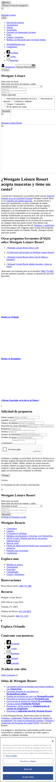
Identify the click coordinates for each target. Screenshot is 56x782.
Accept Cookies (28, 777)
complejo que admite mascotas (19, 201)
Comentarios (6, 443)
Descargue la (29, 711)
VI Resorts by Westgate (17, 533)
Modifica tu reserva (15, 564)
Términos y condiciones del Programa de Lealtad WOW (28, 721)
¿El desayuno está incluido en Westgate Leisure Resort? (30, 252)
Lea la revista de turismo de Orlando (29, 701)
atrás (4, 18)
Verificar (4, 431)
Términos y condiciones (44, 225)
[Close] (53, 741)
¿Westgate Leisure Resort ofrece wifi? (23, 248)
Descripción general (15, 22)
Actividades (12, 30)
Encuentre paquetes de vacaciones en (22, 692)
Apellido (5, 420)
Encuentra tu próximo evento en (28, 699)
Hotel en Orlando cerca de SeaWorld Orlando (27, 197)
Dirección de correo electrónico (14, 426)
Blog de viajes (13, 543)
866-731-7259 (22, 616)
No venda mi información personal (29, 720)
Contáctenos (12, 47)
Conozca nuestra (23, 704)
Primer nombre (7, 417)
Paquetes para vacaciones (17, 550)
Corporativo (12, 528)
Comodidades (12, 572)
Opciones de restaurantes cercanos (21, 32)
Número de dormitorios (11, 434)
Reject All (28, 769)
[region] (28, 759)
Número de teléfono (9, 423)
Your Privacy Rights (28, 761)
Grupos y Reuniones (15, 574)
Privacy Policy (11, 756)
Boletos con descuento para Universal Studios (26, 40)
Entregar (5, 475)
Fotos (9, 35)
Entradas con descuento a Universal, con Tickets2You (30, 536)
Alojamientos (12, 25)
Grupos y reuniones (15, 37)
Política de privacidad (32, 718)
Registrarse (10, 67)
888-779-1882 (47, 271)
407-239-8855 (25, 611)
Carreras (10, 531)
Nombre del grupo (9, 437)
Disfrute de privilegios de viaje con (30, 696)
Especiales (11, 569)
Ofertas (10, 27)
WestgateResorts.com (16, 44)
